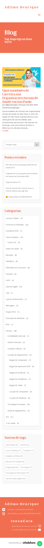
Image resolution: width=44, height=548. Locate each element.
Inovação (9, 274)
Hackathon (10, 261)
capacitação (11, 445)
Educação (9, 255)
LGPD (8, 280)
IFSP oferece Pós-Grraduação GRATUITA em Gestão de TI (21, 166)
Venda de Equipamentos (17, 411)
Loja (7, 293)
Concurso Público (12, 218)
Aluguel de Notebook (17, 373)
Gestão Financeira (14, 342)
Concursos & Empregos (10, 108)
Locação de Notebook (17, 398)
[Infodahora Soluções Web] (28, 543)
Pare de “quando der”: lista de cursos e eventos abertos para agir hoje (20, 189)
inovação (28, 450)
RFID (8, 324)
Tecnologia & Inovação (16, 404)
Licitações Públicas (15, 349)
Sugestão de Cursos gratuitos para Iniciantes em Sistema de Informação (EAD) (22, 174)
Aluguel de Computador (18, 360)
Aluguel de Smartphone (18, 379)
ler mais (5, 131)
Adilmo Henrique (11, 105)
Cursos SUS (12, 242)
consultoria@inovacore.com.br (24, 530)
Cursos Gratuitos (12, 237)
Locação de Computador (18, 392)
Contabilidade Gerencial (16, 336)
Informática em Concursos (16, 267)
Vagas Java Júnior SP (13, 182)
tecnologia (26, 467)
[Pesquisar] (37, 144)
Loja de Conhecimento (14, 299)
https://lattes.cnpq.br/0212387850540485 (24, 513)
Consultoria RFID (12, 231)
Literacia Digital (11, 287)
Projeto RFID (11, 312)
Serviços (9, 331)
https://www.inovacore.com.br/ (24, 526)
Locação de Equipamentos (18, 355)
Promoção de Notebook (15, 318)
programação (12, 467)
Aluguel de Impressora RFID (20, 366)
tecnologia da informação (17, 473)
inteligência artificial (14, 456)
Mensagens (10, 305)
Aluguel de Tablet (15, 385)
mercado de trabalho (15, 462)
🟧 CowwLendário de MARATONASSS (19, 197)
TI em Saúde (10, 423)
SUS (7, 417)
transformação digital (15, 478)
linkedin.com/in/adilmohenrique (20, 509)
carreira (24, 445)
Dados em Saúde (12, 249)
